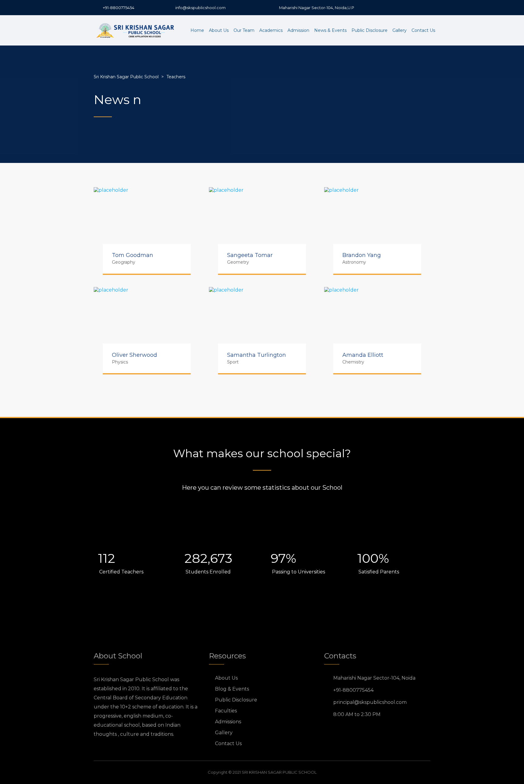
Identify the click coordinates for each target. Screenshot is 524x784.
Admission (298, 30)
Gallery (399, 30)
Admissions (228, 722)
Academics (271, 30)
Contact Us (423, 30)
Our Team (243, 30)
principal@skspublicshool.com (370, 702)
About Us (219, 30)
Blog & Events (232, 689)
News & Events (330, 30)
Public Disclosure (369, 30)
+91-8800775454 (118, 7)
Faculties (226, 711)
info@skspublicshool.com (200, 7)
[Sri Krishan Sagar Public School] (136, 30)
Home (197, 30)
